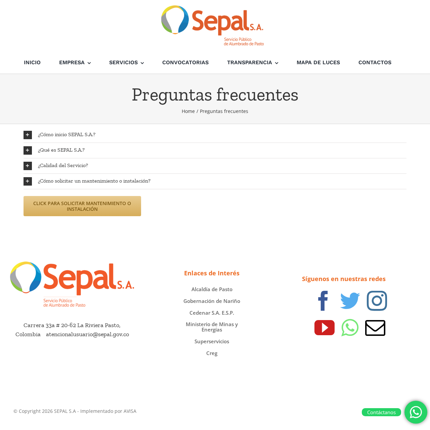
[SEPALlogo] (72, 265)
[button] (215, 135)
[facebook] (323, 301)
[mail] (375, 328)
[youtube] (324, 328)
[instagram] (377, 301)
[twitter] (350, 301)
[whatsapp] (349, 328)
